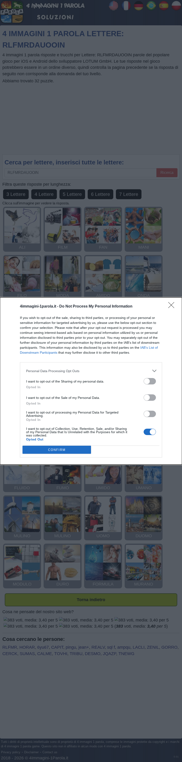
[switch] (150, 381)
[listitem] (91, 370)
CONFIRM (57, 450)
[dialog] (91, 381)
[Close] (172, 306)
